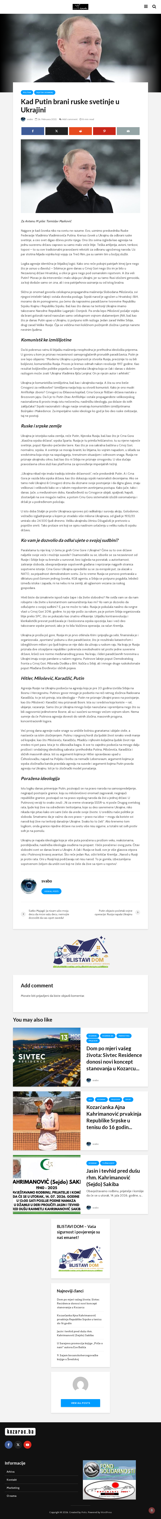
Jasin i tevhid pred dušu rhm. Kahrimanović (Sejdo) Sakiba (113, 1177)
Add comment (70, 119)
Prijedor (93, 1040)
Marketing (124, 1036)
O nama (11, 1496)
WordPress (106, 1512)
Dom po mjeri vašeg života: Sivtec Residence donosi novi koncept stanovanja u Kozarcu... (114, 1058)
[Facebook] (9, 1445)
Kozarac (93, 1036)
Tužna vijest (108, 1163)
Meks (84, 1512)
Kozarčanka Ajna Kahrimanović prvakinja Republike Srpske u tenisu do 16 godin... (113, 1117)
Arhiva (11, 1471)
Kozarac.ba (107, 1036)
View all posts (51, 891)
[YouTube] (27, 1445)
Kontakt (12, 1479)
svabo (29, 119)
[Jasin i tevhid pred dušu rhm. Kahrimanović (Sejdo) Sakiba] (46, 1184)
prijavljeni (42, 996)
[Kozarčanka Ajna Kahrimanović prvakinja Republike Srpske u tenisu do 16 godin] (46, 1120)
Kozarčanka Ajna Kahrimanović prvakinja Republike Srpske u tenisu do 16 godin (79, 1319)
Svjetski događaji (44, 92)
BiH (90, 1099)
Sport (128, 1099)
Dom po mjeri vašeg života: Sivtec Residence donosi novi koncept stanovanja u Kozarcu (78, 1303)
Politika (27, 92)
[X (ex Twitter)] (18, 1445)
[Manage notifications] (152, 1510)
